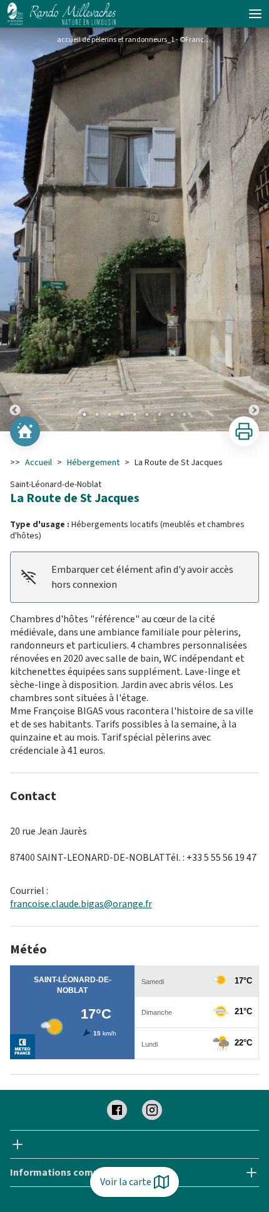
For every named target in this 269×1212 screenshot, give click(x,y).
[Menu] (255, 13)
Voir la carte (125, 1182)
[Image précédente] (15, 229)
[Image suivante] (254, 229)
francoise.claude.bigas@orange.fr (81, 904)
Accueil (38, 462)
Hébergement (93, 462)
